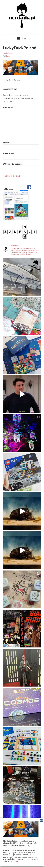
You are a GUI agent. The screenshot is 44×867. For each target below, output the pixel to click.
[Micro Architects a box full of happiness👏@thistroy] (22, 355)
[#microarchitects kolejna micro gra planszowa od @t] (22, 746)
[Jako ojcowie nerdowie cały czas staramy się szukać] (22, 589)
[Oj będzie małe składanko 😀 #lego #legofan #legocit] (22, 472)
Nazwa (6, 143)
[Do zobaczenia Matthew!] (22, 394)
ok (41, 820)
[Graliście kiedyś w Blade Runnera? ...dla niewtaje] (22, 628)
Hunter (8, 56)
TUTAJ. (16, 861)
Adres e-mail (9, 153)
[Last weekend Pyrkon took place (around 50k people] (22, 668)
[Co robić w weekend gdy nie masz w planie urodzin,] (22, 316)
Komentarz (8, 108)
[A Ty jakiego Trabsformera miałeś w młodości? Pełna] (22, 550)
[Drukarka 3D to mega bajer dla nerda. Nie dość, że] (22, 277)
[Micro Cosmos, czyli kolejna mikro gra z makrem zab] (22, 707)
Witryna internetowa (12, 164)
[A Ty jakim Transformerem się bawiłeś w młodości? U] (22, 511)
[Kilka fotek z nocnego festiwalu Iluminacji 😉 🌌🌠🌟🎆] (22, 433)
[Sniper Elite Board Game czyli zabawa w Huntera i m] (22, 785)
